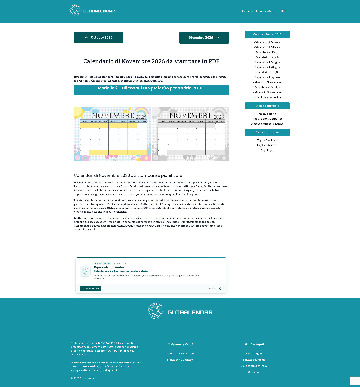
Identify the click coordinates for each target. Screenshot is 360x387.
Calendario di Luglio (267, 73)
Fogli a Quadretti (267, 141)
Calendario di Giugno (267, 68)
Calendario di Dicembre (267, 98)
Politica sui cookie (254, 359)
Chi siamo (254, 372)
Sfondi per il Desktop (180, 359)
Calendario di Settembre (267, 83)
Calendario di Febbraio (267, 48)
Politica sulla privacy (254, 366)
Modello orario (267, 114)
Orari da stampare (267, 106)
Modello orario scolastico (267, 119)
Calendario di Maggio (267, 63)
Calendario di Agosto (267, 78)
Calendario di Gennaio (267, 43)
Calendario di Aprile (267, 58)
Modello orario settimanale (267, 124)
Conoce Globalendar (90, 288)
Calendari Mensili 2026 (257, 11)
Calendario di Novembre (267, 93)
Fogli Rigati (267, 151)
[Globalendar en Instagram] (220, 288)
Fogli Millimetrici (267, 146)
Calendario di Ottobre (267, 88)
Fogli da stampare (267, 132)
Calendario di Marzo (267, 53)
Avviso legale (254, 353)
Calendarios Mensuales (180, 353)
